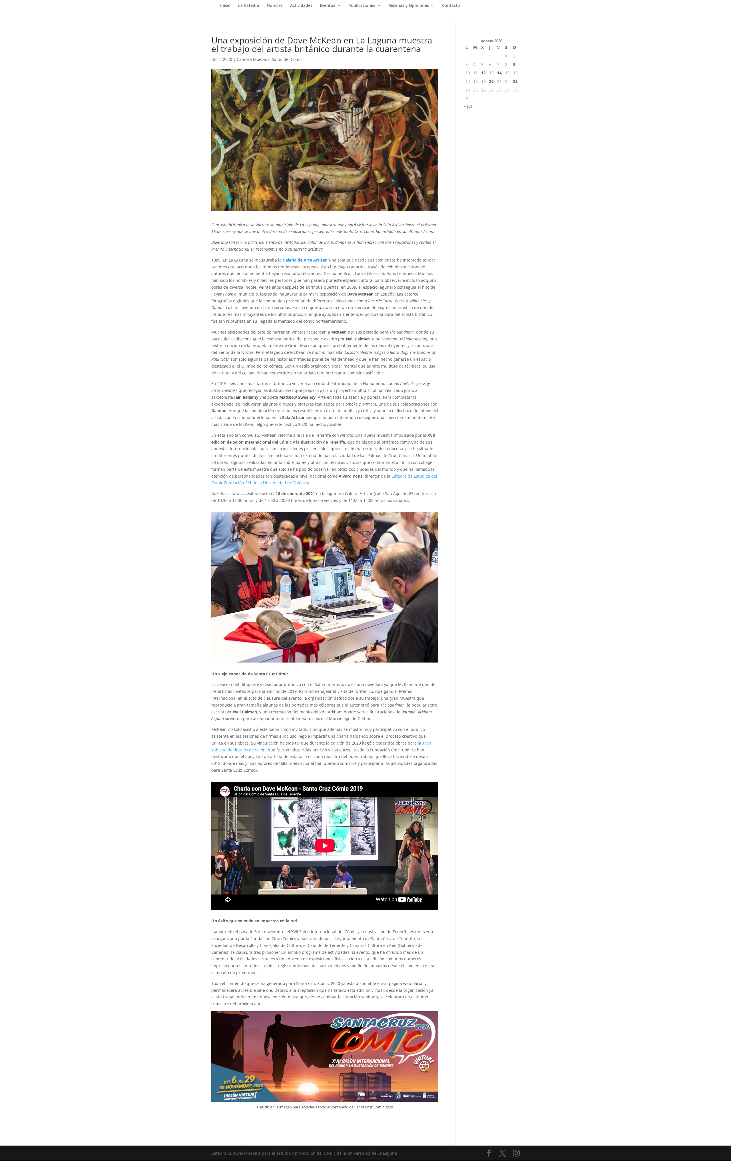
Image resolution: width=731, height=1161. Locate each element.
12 (483, 72)
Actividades (301, 5)
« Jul (468, 106)
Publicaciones (361, 5)
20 (491, 81)
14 (499, 72)
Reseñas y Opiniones (408, 5)
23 (515, 81)
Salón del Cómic (287, 59)
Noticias (275, 5)
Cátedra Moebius (253, 59)
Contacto (451, 5)
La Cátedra (248, 5)
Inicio (225, 5)
